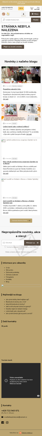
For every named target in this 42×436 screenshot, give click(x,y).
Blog (7, 282)
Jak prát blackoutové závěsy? (15, 304)
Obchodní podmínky (12, 272)
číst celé (5, 99)
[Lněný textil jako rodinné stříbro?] (21, 112)
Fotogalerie (10, 277)
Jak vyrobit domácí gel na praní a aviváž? (19, 314)
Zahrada (14, 158)
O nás (8, 268)
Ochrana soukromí (12, 275)
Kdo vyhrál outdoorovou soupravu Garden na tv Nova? (20, 162)
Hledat (35, 20)
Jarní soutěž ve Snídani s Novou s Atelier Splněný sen (18, 202)
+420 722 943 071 (7, 7)
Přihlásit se (30, 243)
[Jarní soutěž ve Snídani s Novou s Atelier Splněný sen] (21, 186)
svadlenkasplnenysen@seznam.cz (15, 417)
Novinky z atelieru (17, 86)
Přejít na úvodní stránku (13, 47)
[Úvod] (9, 14)
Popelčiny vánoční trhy (12, 89)
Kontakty (9, 279)
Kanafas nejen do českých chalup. (17, 309)
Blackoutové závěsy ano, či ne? (16, 302)
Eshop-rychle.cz (27, 433)
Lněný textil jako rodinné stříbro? (16, 127)
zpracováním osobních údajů (21, 247)
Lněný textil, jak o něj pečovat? (16, 311)
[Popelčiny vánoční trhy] (21, 74)
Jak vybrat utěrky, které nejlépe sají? (17, 300)
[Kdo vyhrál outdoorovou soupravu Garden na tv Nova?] (21, 147)
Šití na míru (9, 270)
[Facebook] (3, 423)
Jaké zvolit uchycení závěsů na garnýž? (18, 307)
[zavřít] (39, 2)
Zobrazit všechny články (19, 220)
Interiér (14, 123)
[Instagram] (8, 423)
